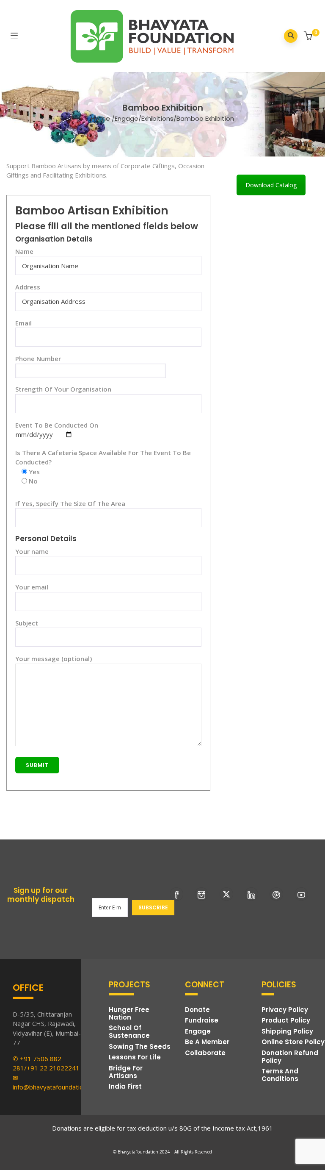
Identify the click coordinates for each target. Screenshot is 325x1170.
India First (125, 1086)
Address (27, 287)
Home (100, 118)
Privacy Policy (285, 1009)
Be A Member (207, 1041)
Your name (32, 551)
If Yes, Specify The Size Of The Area (70, 503)
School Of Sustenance (129, 1031)
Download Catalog (271, 185)
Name (24, 251)
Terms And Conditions (280, 1075)
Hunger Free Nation (129, 1013)
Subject (26, 623)
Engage (126, 118)
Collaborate (205, 1052)
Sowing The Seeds (140, 1046)
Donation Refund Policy (290, 1056)
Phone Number (38, 358)
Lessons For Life (135, 1057)
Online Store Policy (293, 1041)
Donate (197, 1009)
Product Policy (286, 1020)
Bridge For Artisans (126, 1072)
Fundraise (201, 1020)
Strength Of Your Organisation (63, 389)
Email (23, 323)
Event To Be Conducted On (56, 425)
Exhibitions (157, 118)
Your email (31, 587)
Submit (37, 765)
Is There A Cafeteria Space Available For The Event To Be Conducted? (103, 457)
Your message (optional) (53, 658)
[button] (309, 37)
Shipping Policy (287, 1031)
